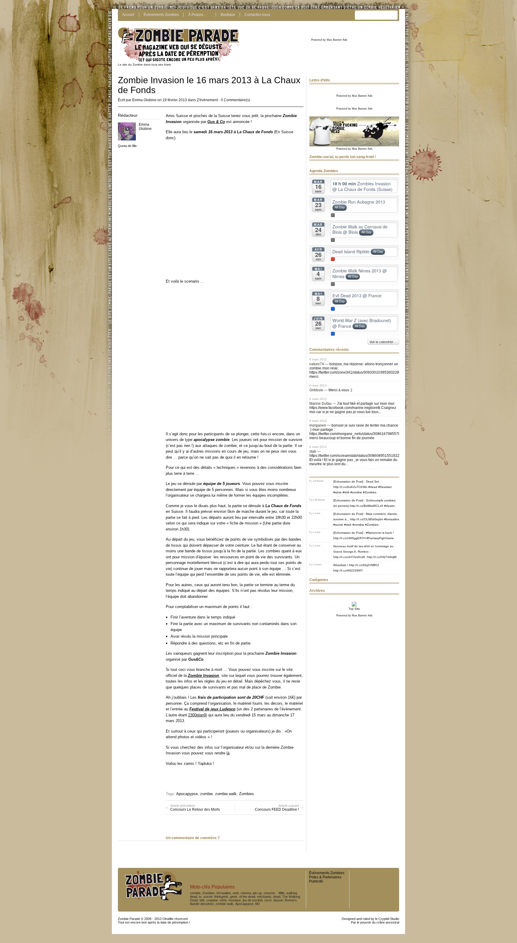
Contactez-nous (257, 15)
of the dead (247, 896)
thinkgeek (221, 896)
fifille (282, 893)
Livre (268, 900)
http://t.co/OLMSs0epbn (366, 519)
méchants (264, 896)
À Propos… (197, 15)
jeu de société (253, 900)
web (236, 893)
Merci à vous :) (340, 390)
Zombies (246, 794)
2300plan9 (197, 715)
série (223, 900)
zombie (206, 794)
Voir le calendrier (381, 341)
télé (202, 900)
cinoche (269, 893)
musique (235, 900)
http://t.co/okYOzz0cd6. (349, 557)
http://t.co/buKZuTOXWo (350, 487)
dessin (278, 900)
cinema (246, 893)
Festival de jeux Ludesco (212, 709)
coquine (212, 900)
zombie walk (226, 794)
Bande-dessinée (202, 904)
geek (233, 896)
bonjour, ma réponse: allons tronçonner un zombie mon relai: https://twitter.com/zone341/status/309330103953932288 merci (355, 370)
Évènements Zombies (161, 15)
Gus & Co (216, 121)
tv (200, 896)
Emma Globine (144, 100)
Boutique (228, 15)
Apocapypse (187, 794)
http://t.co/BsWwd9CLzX (366, 505)
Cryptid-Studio (388, 919)
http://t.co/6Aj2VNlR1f (364, 565)
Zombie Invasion (203, 675)
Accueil (128, 15)
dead (276, 896)
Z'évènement (207, 100)
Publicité (316, 881)
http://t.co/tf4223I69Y (348, 570)
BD (257, 904)
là (227, 753)
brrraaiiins (224, 893)
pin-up (257, 893)
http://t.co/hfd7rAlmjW (381, 557)
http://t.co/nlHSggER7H (349, 538)
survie (207, 896)
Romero (290, 900)
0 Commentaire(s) (235, 100)
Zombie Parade (129, 919)
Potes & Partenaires (325, 877)
